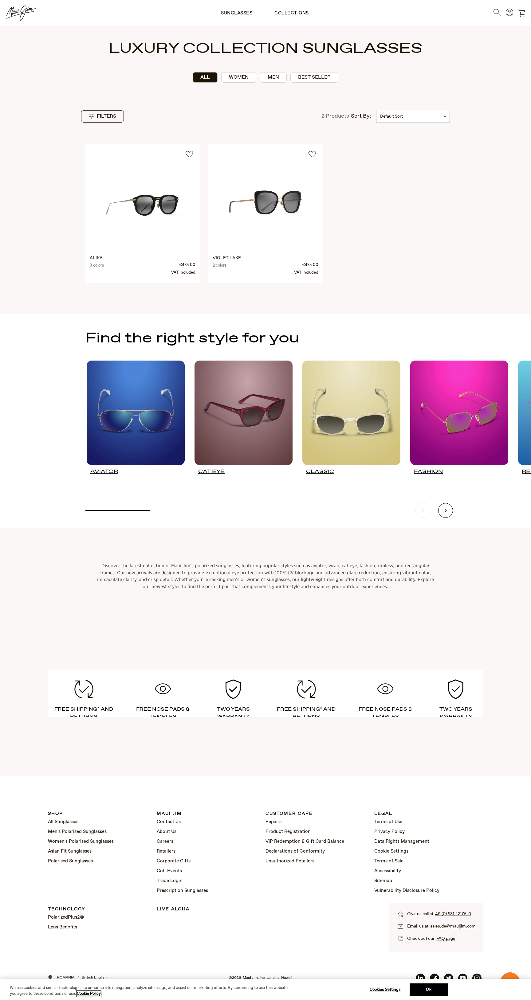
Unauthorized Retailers (290, 861)
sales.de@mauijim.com (453, 926)
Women (239, 77)
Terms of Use (388, 822)
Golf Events (169, 871)
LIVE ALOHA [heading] (173, 909)
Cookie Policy (89, 993)
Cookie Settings (391, 851)
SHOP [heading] (55, 813)
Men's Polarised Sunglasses (77, 832)
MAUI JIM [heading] (169, 813)
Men (273, 77)
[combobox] (413, 116)
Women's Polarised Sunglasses (81, 841)
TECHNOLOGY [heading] (66, 909)
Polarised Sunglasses (70, 861)
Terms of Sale (388, 861)
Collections (291, 13)
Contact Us (169, 822)
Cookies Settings (385, 989)
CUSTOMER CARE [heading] (289, 813)
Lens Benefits (62, 927)
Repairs (273, 822)
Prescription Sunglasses (182, 891)
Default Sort (391, 116)
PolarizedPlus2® (66, 917)
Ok (428, 989)
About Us (166, 832)
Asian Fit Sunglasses (70, 851)
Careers (165, 841)
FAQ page (445, 938)
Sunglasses (236, 13)
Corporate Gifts (174, 861)
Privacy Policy (389, 832)
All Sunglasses (63, 822)
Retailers (166, 851)
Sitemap (383, 881)
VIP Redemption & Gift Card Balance (305, 841)
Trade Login (170, 881)
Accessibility (387, 871)
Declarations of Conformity (295, 851)
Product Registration (288, 832)
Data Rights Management (401, 841)
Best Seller (314, 77)
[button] (102, 116)
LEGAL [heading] (383, 813)
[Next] (445, 510)
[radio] (205, 77)
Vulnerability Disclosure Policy (406, 891)
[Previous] (422, 510)
